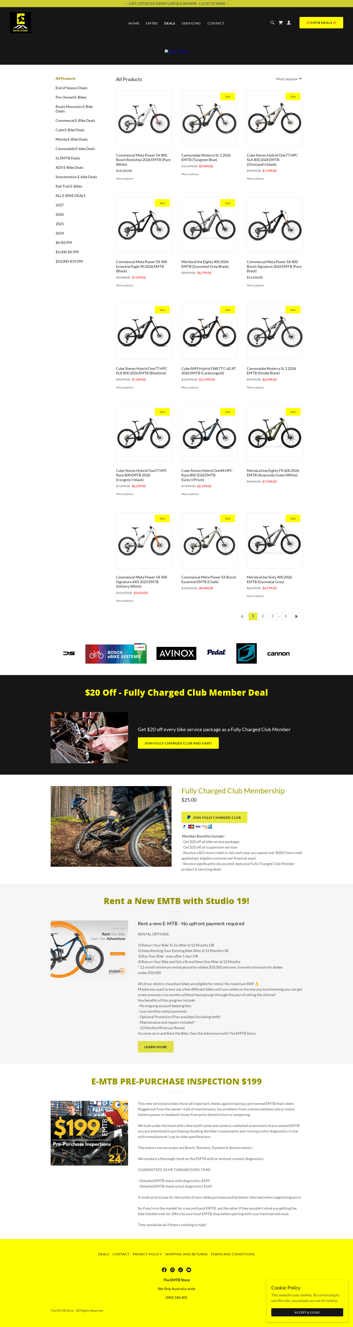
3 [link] (272, 616)
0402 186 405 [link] (176, 1297)
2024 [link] (60, 233)
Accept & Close (307, 1312)
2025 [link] (60, 223)
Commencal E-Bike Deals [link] (75, 120)
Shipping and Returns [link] (186, 1254)
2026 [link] (60, 214)
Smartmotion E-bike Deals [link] (76, 177)
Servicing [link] (191, 23)
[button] (281, 23)
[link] (20, 22)
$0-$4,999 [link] (64, 242)
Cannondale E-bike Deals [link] (75, 148)
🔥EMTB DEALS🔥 (321, 22)
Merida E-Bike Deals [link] (72, 139)
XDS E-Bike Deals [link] (70, 167)
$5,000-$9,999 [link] (67, 252)
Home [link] (134, 23)
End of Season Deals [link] (71, 88)
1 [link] (253, 616)
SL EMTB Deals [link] (68, 158)
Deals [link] (169, 23)
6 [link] (286, 616)
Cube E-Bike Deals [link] (70, 130)
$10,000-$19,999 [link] (69, 261)
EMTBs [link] (152, 23)
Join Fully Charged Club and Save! (178, 743)
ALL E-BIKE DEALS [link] (71, 195)
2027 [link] (60, 205)
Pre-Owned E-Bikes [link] (71, 97)
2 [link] (263, 616)
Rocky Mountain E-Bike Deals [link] (74, 108)
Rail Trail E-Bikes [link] (69, 186)
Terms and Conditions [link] (233, 1254)
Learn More (155, 1047)
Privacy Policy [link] (147, 1254)
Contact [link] (216, 23)
